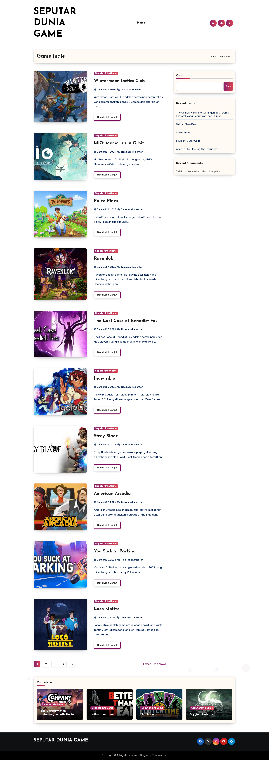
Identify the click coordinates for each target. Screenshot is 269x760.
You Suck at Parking (115, 551)
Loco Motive (107, 609)
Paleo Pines (106, 201)
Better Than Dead (187, 124)
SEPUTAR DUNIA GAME (55, 23)
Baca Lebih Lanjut (107, 117)
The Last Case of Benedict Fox (126, 321)
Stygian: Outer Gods (188, 140)
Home (141, 22)
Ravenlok (103, 258)
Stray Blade (106, 436)
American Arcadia (112, 494)
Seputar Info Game (106, 73)
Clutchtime (183, 132)
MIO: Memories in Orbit (119, 143)
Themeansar (159, 755)
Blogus (144, 755)
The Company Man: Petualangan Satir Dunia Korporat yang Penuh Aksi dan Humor (202, 114)
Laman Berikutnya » (155, 664)
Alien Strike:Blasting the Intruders (196, 149)
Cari (179, 75)
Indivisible (104, 378)
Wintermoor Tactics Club (119, 81)
